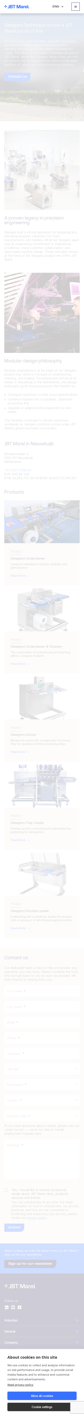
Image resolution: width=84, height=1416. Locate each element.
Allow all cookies (42, 1396)
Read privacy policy (20, 1385)
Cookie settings (42, 1407)
